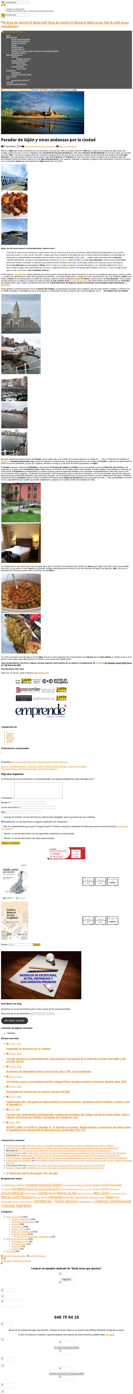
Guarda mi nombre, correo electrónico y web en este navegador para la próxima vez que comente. (49, 817)
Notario (26, 1197)
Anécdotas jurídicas (15, 1185)
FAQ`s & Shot (11, 76)
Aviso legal (6, 1261)
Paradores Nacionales (19, 61)
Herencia (97, 1189)
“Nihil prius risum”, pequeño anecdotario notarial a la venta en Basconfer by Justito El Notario (70, 1145)
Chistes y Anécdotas (18, 43)
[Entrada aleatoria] (2, 88)
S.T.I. (8, 78)
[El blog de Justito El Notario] (12, 32)
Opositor (101, 1198)
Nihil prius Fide (13, 1217)
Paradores (51, 146)
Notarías (56, 1197)
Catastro (79, 1185)
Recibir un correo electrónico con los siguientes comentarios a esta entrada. (39, 833)
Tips (92, 1202)
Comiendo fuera (17, 67)
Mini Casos (101, 1193)
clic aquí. (110, 1334)
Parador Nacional (59, 762)
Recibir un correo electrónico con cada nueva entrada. (29, 838)
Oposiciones (11, 70)
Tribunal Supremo (16, 1205)
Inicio (8, 35)
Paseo (109, 1197)
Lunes (43, 1193)
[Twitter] (2, 5)
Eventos (14, 45)
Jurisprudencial (12, 1193)
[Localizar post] (3, 2)
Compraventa (6, 1189)
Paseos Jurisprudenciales (20, 39)
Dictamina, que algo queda (21, 74)
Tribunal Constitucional (113, 1201)
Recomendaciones (27, 1202)
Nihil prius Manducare (14, 55)
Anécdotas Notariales (38, 1185)
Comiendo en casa (18, 63)
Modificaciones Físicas (118, 1193)
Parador (47, 762)
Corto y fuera (21, 69)
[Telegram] (5, 5)
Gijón (34, 762)
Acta (2, 1185)
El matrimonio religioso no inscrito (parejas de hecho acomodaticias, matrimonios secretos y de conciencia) (76, 1153)
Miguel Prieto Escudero (85, 1193)
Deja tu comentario (68, 146)
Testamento (84, 1201)
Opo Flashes (16, 72)
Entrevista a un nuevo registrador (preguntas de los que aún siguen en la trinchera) (66, 1165)
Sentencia (42, 1201)
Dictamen (19, 1189)
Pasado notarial (17, 47)
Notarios (36, 1197)
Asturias (14, 762)
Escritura (61, 1189)
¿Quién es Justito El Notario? (16, 84)
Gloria (40, 762)
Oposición (93, 1197)
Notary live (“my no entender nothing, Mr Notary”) (29, 769)
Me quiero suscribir (14, 1020)
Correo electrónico (10, 807)
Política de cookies (22, 1261)
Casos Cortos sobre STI (20, 80)
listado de (5, 461)
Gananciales (88, 1189)
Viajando (14, 57)
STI (52, 1202)
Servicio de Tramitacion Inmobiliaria (34, 1236)
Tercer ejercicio (66, 1201)
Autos (57, 1185)
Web (3, 812)
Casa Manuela (24, 762)
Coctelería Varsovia (78, 281)
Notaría (45, 1197)
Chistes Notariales (111, 1185)
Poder (17, 1202)
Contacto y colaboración (15, 9)
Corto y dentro (22, 65)
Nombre (6, 802)
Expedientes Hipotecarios (74, 1189)
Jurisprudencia (114, 1189)
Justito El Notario (14, 1145)
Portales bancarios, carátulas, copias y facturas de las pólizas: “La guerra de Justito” (44, 766)
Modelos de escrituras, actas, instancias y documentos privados (30, 11)
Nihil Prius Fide (11, 37)
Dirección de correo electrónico (16, 1013)
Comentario (7, 798)
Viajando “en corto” (24, 59)
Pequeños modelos (18, 53)
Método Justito (11, 1197)
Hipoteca (105, 1189)
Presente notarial (17, 49)
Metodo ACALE (67, 1193)
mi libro (99, 663)
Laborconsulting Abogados (18, 1158)
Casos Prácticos (68, 1185)
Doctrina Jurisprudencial (20, 41)
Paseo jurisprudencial (21, 1231)
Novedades (68, 1197)
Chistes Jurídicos (92, 1185)
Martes (52, 1193)
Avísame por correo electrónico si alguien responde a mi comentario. (36, 822)
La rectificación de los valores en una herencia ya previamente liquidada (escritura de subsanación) (72, 1148)
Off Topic (9, 82)
